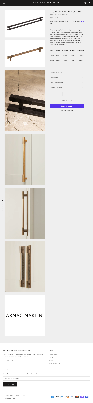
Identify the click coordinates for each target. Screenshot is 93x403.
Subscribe (10, 384)
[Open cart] (89, 3)
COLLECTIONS (53, 354)
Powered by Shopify (10, 398)
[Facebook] (56, 72)
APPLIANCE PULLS (54, 363)
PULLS (51, 360)
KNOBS (51, 357)
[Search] (85, 3)
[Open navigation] (4, 3)
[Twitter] (58, 72)
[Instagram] (8, 361)
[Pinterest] (61, 72)
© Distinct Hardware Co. (15, 395)
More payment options (66, 110)
